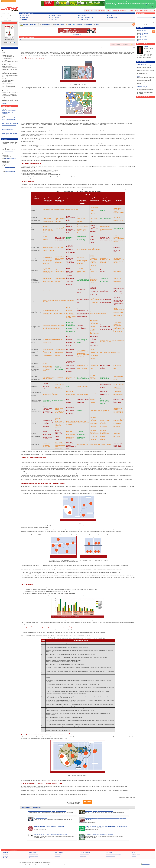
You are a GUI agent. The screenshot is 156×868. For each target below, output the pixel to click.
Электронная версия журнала (98, 10)
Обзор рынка (54, 19)
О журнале (86, 10)
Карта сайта (139, 18)
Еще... (138, 40)
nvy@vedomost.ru (9, 151)
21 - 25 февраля (144, 33)
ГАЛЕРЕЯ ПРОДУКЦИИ (142, 43)
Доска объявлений (47, 24)
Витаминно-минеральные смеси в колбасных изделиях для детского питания (47, 811)
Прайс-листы (88, 24)
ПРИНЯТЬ (151, 7)
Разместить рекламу (77, 34)
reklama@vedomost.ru (10, 167)
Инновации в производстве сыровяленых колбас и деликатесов (49, 826)
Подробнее (5, 103)
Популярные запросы (56, 15)
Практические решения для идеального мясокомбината (99, 811)
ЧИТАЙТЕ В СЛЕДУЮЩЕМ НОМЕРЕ (9, 47)
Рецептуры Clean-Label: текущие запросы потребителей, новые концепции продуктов (106, 826)
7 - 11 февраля (143, 36)
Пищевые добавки (112, 17)
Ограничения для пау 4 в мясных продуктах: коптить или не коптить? (51, 834)
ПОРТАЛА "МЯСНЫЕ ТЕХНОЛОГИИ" (13, 850)
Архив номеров (123, 10)
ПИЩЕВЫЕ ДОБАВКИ (141, 61)
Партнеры (134, 856)
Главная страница (24, 37)
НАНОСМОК (146, 46)
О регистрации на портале (8, 129)
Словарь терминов (83, 19)
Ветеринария (25, 17)
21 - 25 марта (143, 30)
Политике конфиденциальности (147, 4)
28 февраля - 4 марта (145, 32)
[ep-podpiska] (77, 32)
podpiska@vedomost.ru (10, 158)
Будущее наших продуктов (40, 818)
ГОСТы (110, 15)
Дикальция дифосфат (142, 86)
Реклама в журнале (144, 10)
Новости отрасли (25, 15)
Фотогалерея (82, 15)
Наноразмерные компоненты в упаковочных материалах (99, 834)
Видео (97, 24)
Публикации (24, 19)
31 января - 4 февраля (145, 37)
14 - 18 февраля (144, 34)
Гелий (138, 76)
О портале (152, 10)
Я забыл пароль (11, 18)
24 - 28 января (143, 39)
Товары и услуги (59, 24)
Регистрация (4, 18)
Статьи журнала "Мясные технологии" (32, 807)
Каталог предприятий (30, 24)
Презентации (78, 24)
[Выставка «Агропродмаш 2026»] (78, 5)
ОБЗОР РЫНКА (140, 27)
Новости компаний (55, 17)
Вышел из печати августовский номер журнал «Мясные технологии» (9, 112)
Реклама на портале (133, 10)
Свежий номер (115, 10)
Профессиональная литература (86, 17)
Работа (69, 24)
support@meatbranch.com (142, 8)
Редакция (5, 856)
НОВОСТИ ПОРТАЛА (6, 106)
